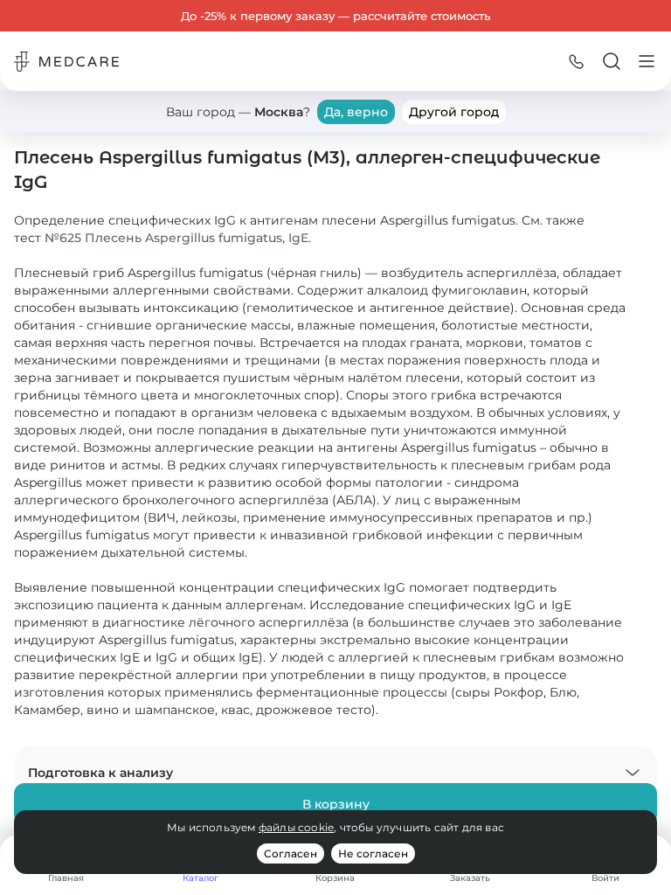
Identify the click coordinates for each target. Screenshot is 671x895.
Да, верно (356, 112)
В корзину (336, 804)
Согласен (290, 853)
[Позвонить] (576, 61)
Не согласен (373, 853)
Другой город (454, 112)
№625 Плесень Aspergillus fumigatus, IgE (176, 238)
